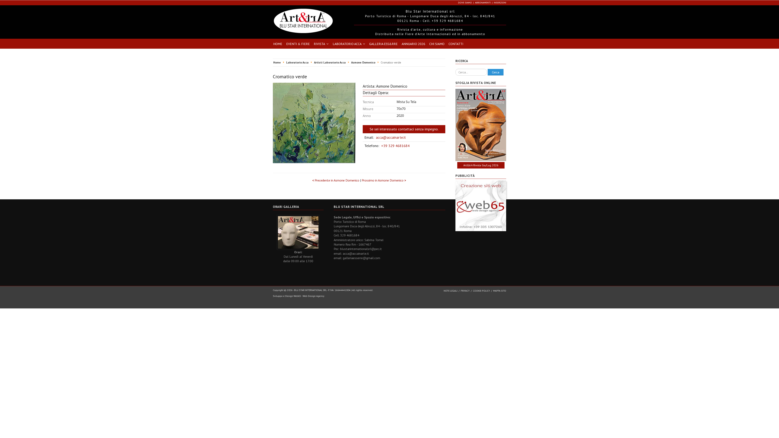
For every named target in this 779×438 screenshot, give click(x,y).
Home (277, 44)
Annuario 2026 (413, 44)
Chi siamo (436, 44)
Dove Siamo (465, 2)
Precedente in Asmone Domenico (336, 180)
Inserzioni (500, 2)
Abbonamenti (483, 2)
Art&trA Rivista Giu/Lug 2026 (480, 165)
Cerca (495, 72)
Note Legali (450, 290)
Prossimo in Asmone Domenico (384, 180)
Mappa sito (499, 290)
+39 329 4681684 (395, 145)
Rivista (319, 44)
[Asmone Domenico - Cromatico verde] (314, 122)
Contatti (456, 44)
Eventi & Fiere (298, 44)
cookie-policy (481, 290)
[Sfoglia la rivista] (480, 125)
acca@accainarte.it (391, 137)
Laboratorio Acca (347, 44)
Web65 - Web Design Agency (309, 295)
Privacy (465, 290)
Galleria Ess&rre (383, 44)
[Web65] (480, 205)
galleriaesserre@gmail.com (361, 258)
